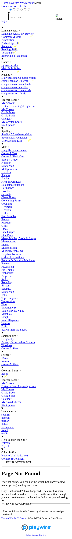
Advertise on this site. (36, 535)
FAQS (16, 518)
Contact (23, 518)
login (4, 21)
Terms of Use (7, 518)
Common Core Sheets (13, 6)
